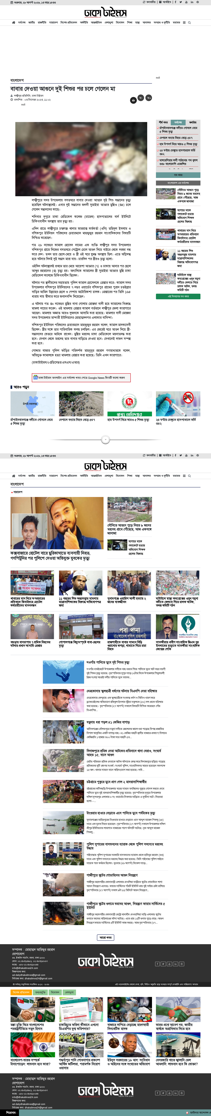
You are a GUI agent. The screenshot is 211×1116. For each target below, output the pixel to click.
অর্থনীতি (84, 22)
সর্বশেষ (22, 22)
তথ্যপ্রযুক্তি (40, 992)
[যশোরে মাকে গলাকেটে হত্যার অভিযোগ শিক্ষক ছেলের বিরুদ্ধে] (166, 214)
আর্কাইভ (167, 2)
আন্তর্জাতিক (96, 22)
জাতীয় (32, 22)
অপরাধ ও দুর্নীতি (162, 22)
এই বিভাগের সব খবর (178, 296)
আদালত (147, 22)
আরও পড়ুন (21, 387)
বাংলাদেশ (17, 80)
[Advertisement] (105, 51)
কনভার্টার (151, 2)
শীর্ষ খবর (163, 122)
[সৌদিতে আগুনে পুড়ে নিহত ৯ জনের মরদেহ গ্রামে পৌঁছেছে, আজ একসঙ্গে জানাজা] (166, 193)
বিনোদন (120, 22)
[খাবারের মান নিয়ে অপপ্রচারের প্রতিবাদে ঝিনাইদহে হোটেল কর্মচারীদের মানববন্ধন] (166, 234)
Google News (96, 378)
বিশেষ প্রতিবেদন (69, 22)
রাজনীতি (42, 22)
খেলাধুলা (109, 22)
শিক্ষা (129, 22)
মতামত (176, 22)
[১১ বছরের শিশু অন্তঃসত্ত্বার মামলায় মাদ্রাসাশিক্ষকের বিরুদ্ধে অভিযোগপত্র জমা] (166, 254)
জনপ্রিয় (192, 122)
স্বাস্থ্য (137, 22)
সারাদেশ (53, 22)
